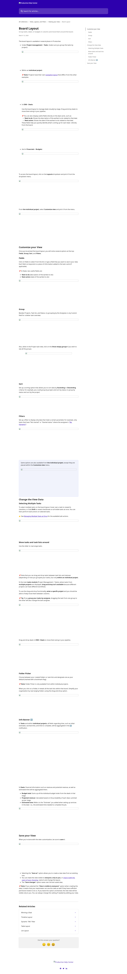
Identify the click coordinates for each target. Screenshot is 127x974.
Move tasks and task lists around (96, 52)
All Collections (23, 22)
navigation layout (51, 75)
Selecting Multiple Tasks (95, 48)
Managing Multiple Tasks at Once (35, 516)
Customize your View (93, 29)
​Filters (90, 42)
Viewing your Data (54, 22)
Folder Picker (92, 57)
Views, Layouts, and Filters (38, 22)
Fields (90, 32)
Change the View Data (94, 45)
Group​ (90, 35)
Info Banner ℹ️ (93, 60)
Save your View (91, 63)
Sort (89, 39)
